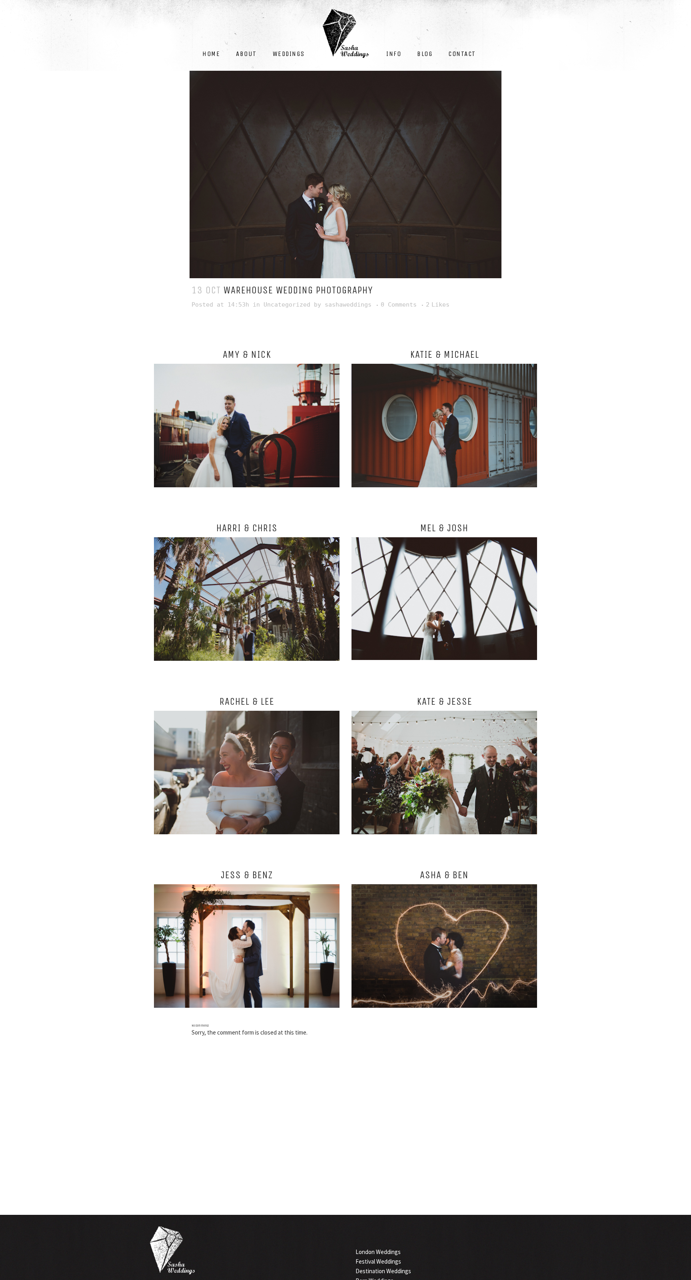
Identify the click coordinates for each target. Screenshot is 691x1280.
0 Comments (399, 304)
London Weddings (378, 1252)
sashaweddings (348, 304)
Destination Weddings (383, 1271)
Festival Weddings (378, 1261)
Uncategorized (287, 304)
